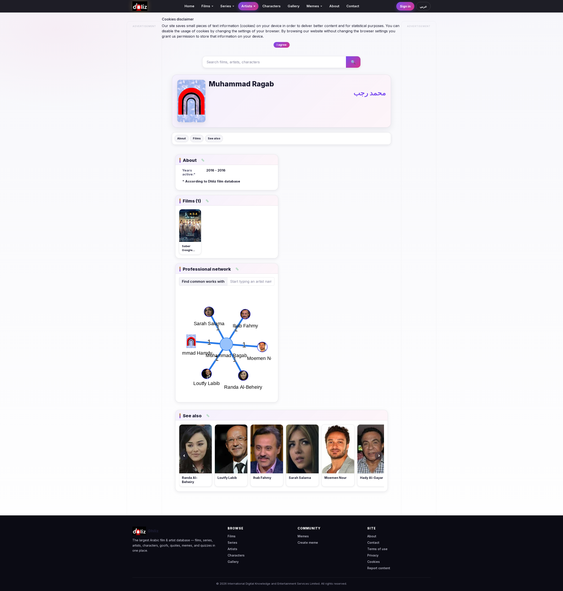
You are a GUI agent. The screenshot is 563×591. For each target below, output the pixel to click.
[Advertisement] (144, 96)
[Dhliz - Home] (139, 6)
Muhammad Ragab (241, 84)
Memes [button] (313, 6)
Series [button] (225, 6)
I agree (282, 44)
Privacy (372, 555)
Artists (232, 549)
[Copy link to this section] (203, 160)
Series (232, 542)
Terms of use (377, 549)
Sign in (405, 6)
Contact (352, 6)
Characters (271, 6)
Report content (378, 568)
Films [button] (205, 6)
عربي (423, 6)
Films (197, 138)
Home (189, 6)
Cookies (373, 562)
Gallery (294, 6)
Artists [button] (246, 6)
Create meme (308, 542)
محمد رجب (370, 92)
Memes (303, 536)
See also (214, 138)
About (334, 6)
